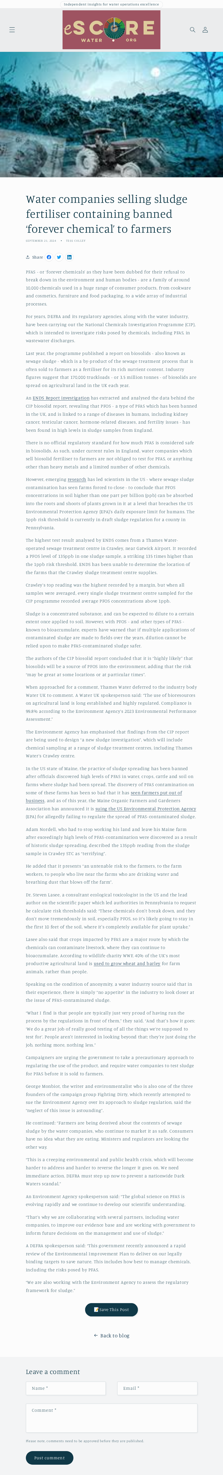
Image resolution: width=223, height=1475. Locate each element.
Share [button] (37, 257)
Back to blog (115, 1335)
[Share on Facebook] (49, 257)
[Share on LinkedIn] (69, 257)
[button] (12, 30)
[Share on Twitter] (59, 257)
